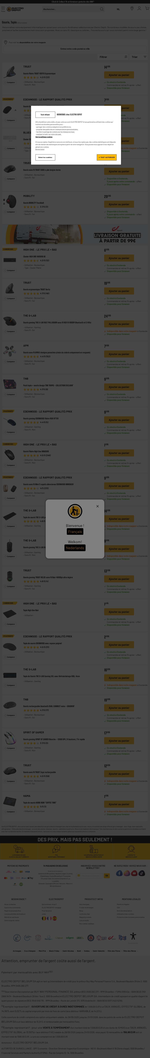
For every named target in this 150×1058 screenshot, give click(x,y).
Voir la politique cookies (43, 137)
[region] (76, 135)
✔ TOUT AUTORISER (107, 157)
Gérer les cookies (45, 157)
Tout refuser (45, 115)
